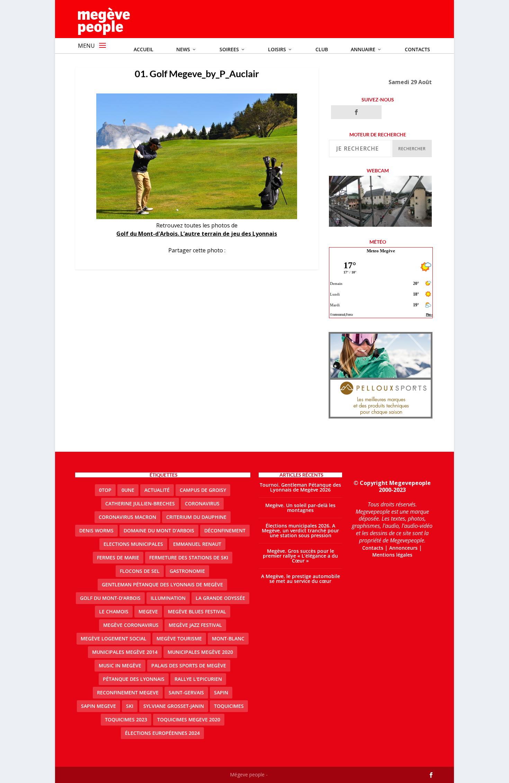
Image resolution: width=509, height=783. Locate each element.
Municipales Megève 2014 (125, 652)
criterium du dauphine (196, 517)
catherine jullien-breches (140, 503)
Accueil (143, 49)
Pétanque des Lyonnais (133, 679)
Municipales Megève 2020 (200, 652)
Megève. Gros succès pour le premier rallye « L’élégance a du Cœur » (300, 556)
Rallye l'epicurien (198, 679)
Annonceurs (403, 547)
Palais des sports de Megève (188, 665)
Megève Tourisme (179, 638)
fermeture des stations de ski (188, 557)
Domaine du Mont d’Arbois (159, 530)
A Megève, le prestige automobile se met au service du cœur (300, 578)
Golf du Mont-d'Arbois (110, 598)
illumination (168, 598)
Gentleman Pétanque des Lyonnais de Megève (162, 584)
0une (128, 490)
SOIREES (229, 49)
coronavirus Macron (127, 517)
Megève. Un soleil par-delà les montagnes (300, 507)
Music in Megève (120, 665)
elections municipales (133, 544)
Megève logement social (113, 638)
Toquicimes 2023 (126, 719)
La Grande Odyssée (220, 598)
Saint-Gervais (186, 692)
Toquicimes (229, 706)
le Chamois (113, 611)
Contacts (417, 49)
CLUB (321, 49)
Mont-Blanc (228, 638)
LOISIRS (277, 49)
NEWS (183, 49)
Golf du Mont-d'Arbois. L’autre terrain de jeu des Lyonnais (196, 233)
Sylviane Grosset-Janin (173, 706)
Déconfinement (224, 530)
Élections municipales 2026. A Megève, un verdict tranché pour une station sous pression (300, 530)
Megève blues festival (197, 611)
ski (129, 706)
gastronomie (187, 571)
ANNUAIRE (363, 49)
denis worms (96, 530)
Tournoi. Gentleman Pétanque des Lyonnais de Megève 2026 (300, 487)
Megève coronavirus (131, 625)
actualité (157, 490)
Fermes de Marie (118, 557)
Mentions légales (392, 554)
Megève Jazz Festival (195, 625)
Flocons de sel (140, 571)
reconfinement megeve (128, 692)
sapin (221, 692)
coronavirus (202, 503)
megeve (148, 611)
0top (105, 490)
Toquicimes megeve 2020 (188, 719)
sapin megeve (98, 706)
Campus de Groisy (203, 490)
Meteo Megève (381, 250)
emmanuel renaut (197, 544)
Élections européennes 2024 (162, 733)
